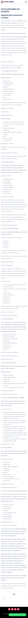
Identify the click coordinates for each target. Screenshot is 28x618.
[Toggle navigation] (26, 2)
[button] (18, 614)
